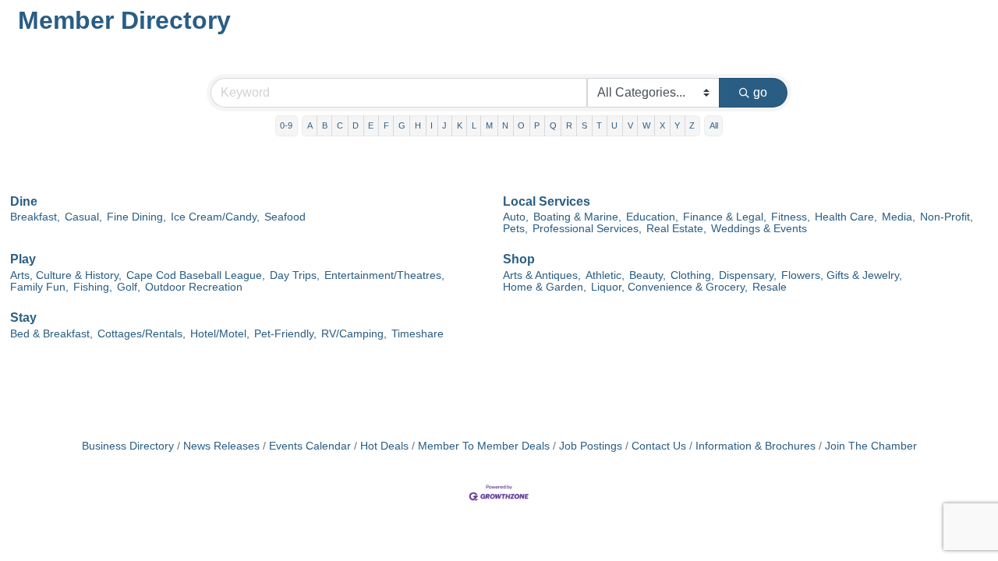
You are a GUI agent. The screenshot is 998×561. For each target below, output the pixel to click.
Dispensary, (748, 275)
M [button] (489, 125)
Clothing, (692, 275)
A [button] (310, 125)
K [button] (459, 125)
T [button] (599, 125)
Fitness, (790, 217)
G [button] (401, 125)
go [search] (760, 92)
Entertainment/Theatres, (384, 275)
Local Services (546, 201)
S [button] (584, 125)
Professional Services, (587, 229)
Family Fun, (39, 287)
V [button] (630, 125)
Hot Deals (384, 446)
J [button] (444, 125)
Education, (652, 217)
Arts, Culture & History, (66, 275)
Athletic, (605, 275)
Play (23, 259)
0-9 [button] (286, 125)
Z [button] (692, 125)
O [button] (521, 125)
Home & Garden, (544, 287)
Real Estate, (676, 229)
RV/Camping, (354, 334)
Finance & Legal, (724, 217)
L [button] (474, 125)
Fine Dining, (136, 217)
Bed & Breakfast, (51, 334)
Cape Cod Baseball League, (195, 275)
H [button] (418, 125)
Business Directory (128, 446)
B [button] (324, 125)
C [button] (340, 125)
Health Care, (846, 217)
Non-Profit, (946, 217)
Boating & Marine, (577, 217)
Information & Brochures (755, 446)
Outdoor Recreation (193, 287)
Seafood (285, 217)
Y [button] (677, 125)
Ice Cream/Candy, (215, 217)
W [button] (646, 125)
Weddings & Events (759, 229)
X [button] (662, 125)
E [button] (370, 125)
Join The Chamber (871, 446)
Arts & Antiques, (542, 275)
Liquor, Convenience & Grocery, (669, 287)
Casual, (83, 217)
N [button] (505, 125)
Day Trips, (295, 275)
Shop (519, 259)
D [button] (355, 125)
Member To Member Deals (484, 446)
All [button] (714, 125)
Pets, (515, 229)
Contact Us (659, 446)
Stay (23, 317)
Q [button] (553, 125)
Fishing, (92, 287)
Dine (23, 201)
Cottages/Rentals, (141, 334)
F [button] (386, 125)
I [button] (431, 125)
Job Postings (590, 446)
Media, (898, 217)
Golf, (128, 287)
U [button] (614, 125)
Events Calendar (310, 446)
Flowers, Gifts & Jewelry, (841, 275)
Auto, (516, 217)
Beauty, (647, 275)
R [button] (569, 125)
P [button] (537, 125)
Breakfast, (35, 217)
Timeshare (417, 334)
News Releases (221, 446)
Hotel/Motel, (220, 334)
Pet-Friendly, (285, 334)
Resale (769, 287)
